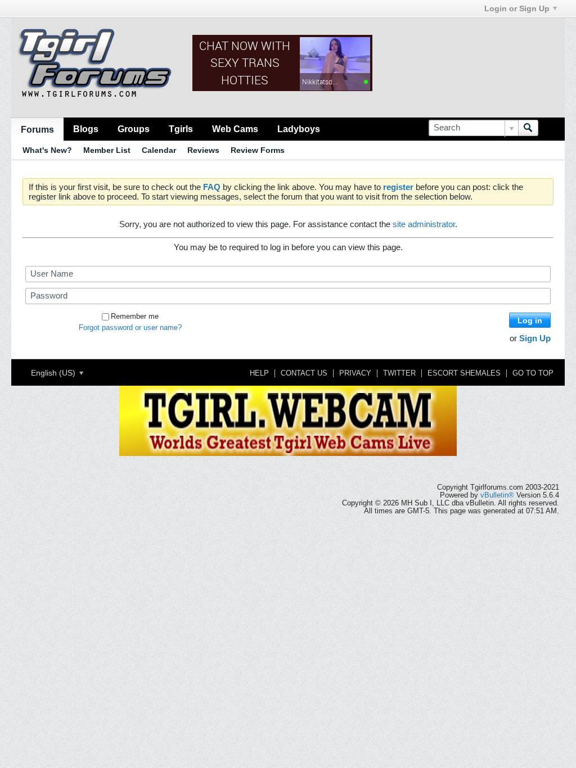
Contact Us (304, 373)
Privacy (355, 373)
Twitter (399, 373)
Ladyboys (298, 129)
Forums (37, 129)
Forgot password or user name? (130, 328)
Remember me (135, 316)
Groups (134, 129)
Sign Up (535, 338)
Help (259, 373)
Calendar (159, 150)
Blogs (85, 129)
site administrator (424, 224)
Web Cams (235, 129)
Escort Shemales (464, 373)
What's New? (47, 150)
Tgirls (181, 129)
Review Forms (258, 150)
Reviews (203, 150)
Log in (530, 320)
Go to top (533, 373)
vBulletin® (497, 495)
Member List (106, 150)
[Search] (528, 128)
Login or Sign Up (517, 8)
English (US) (54, 372)
